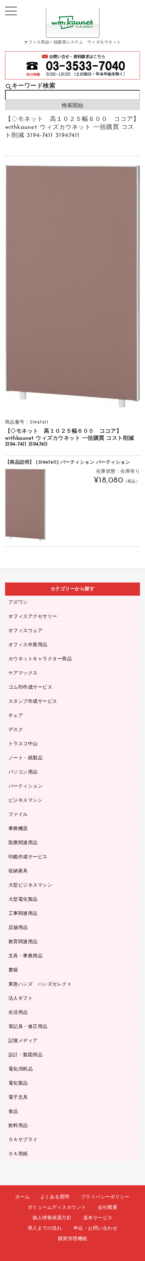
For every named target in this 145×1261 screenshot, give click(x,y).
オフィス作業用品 (28, 645)
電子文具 (18, 1097)
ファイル (18, 814)
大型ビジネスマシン (30, 885)
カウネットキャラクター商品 (40, 659)
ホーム (22, 1197)
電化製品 (18, 1083)
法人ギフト (20, 998)
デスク (15, 729)
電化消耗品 (20, 1069)
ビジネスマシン (25, 800)
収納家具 (18, 871)
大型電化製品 (23, 899)
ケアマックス (23, 673)
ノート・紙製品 (25, 758)
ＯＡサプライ (23, 1139)
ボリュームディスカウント (57, 1207)
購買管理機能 (72, 1238)
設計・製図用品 (25, 1055)
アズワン (18, 602)
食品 (13, 1111)
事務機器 (18, 828)
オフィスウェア (25, 630)
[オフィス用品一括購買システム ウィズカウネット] (72, 32)
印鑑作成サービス (28, 857)
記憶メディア (23, 1040)
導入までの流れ (45, 1228)
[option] (72, 286)
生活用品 (18, 1012)
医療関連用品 (23, 842)
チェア (15, 715)
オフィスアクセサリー (32, 616)
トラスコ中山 (23, 743)
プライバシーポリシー (105, 1197)
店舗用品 (18, 927)
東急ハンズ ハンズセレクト (40, 984)
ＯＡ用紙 (18, 1154)
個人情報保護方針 (51, 1218)
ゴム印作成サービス (30, 687)
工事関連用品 (23, 913)
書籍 (13, 970)
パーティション (25, 786)
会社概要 (107, 1207)
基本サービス (98, 1218)
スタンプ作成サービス (32, 701)
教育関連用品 (23, 941)
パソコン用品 (23, 772)
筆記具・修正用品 (28, 1026)
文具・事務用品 (25, 956)
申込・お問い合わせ (96, 1228)
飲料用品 (18, 1125)
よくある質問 (54, 1197)
